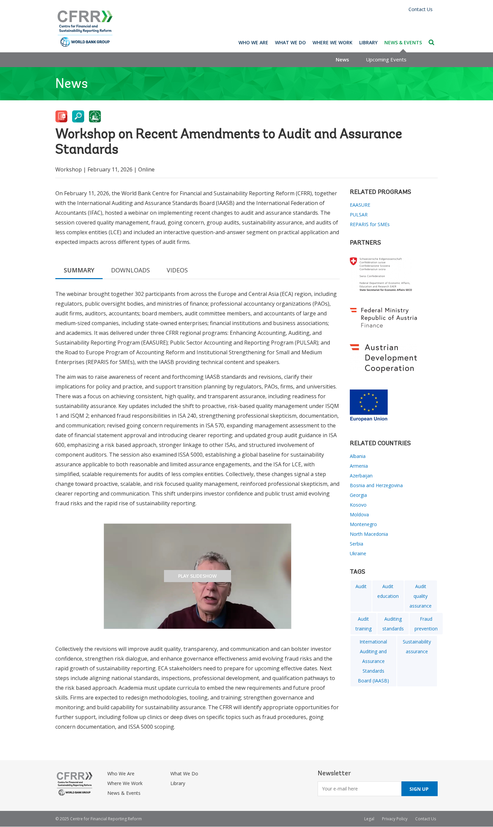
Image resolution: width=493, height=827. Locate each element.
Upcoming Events (386, 59)
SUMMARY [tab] (79, 270)
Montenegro (363, 524)
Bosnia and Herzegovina (376, 485)
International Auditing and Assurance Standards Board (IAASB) (373, 661)
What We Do (290, 42)
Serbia (356, 543)
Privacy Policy (394, 819)
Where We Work (332, 42)
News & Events (403, 42)
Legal (369, 819)
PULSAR (359, 214)
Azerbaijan (361, 475)
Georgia (358, 495)
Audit (361, 586)
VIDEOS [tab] (177, 270)
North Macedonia (369, 534)
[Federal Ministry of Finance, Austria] (394, 317)
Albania (358, 456)
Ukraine (358, 553)
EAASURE (360, 205)
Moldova (359, 514)
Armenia (359, 466)
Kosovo (358, 505)
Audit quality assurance (420, 596)
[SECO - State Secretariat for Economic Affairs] (394, 274)
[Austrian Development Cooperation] (394, 358)
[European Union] (394, 406)
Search (431, 42)
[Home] (85, 29)
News (342, 59)
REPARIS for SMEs (370, 224)
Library (368, 42)
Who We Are (253, 42)
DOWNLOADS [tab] (130, 270)
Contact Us (420, 9)
